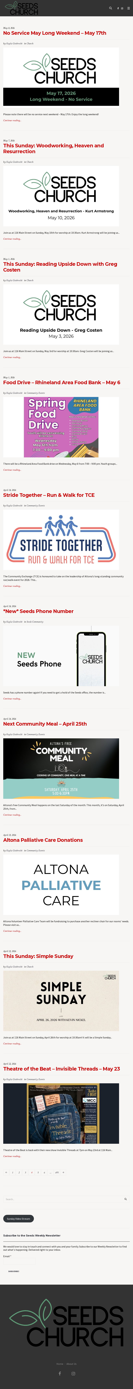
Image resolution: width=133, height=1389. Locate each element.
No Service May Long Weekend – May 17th (54, 33)
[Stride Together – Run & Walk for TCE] (61, 539)
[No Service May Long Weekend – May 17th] (61, 77)
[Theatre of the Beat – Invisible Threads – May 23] (61, 1113)
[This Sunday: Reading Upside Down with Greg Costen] (61, 314)
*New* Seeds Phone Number (38, 611)
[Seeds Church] (66, 1323)
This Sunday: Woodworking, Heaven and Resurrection (53, 148)
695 (56, 1172)
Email (7, 1256)
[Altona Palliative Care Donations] (61, 884)
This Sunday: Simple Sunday (38, 956)
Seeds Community (35, 621)
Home (59, 1363)
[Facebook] (118, 8)
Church (30, 43)
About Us (71, 1363)
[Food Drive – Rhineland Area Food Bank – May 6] (61, 426)
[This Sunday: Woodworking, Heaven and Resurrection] (61, 195)
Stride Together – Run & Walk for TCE (49, 495)
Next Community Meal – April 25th (45, 724)
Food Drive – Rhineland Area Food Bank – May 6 (61, 383)
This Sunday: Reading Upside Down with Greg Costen (60, 267)
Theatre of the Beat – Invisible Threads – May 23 (61, 1069)
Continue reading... (12, 120)
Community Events (36, 393)
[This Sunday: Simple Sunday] (61, 1000)
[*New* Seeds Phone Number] (61, 655)
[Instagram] (122, 8)
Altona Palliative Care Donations (43, 840)
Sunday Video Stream (18, 1218)
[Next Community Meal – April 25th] (61, 768)
